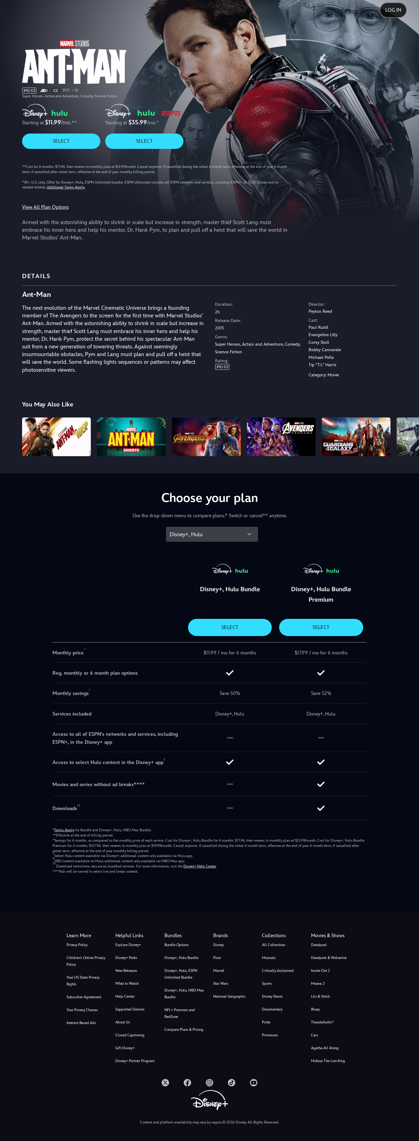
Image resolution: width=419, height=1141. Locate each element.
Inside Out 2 (320, 970)
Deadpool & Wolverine (329, 958)
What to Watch (127, 983)
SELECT (61, 141)
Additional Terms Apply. (66, 187)
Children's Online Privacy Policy (86, 961)
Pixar (217, 958)
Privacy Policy (77, 945)
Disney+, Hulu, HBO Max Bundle (184, 993)
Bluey (315, 1009)
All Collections (273, 945)
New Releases (126, 970)
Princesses (270, 1035)
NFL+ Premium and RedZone (179, 1013)
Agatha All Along (325, 1048)
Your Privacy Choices (82, 1010)
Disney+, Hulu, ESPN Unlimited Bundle (180, 974)
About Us (122, 1022)
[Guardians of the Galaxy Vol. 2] (356, 436)
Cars (314, 1035)
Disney (218, 945)
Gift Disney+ (125, 1048)
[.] (165, 1082)
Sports (267, 983)
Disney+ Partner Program (135, 1061)
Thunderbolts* (322, 1022)
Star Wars (220, 983)
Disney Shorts (272, 996)
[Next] (407, 436)
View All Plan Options (45, 207)
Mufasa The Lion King (328, 1061)
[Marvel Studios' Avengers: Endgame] (281, 436)
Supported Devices (129, 1009)
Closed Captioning (129, 1035)
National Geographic (229, 996)
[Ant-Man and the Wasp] (56, 436)
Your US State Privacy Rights (83, 980)
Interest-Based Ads (81, 1023)
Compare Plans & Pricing (183, 1029)
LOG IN (393, 10)
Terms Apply (64, 830)
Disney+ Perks (126, 958)
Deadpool (319, 945)
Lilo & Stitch (320, 996)
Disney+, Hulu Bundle (181, 958)
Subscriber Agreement (84, 997)
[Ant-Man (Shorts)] (131, 436)
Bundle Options (176, 945)
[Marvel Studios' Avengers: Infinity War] (206, 436)
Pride (266, 1022)
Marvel (218, 970)
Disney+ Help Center (199, 866)
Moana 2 (318, 983)
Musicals (269, 958)
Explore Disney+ (128, 945)
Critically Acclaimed (278, 970)
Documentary (272, 1009)
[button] (136, 935)
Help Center (125, 996)
